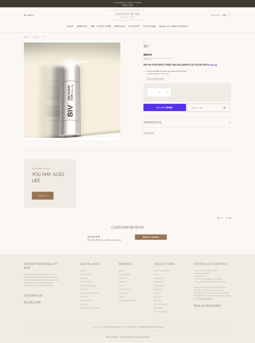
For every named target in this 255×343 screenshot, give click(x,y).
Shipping (147, 58)
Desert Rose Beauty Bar (111, 327)
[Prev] (219, 218)
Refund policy (112, 337)
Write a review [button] (151, 237)
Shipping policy (142, 337)
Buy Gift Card (32, 302)
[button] (29, 15)
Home (26, 37)
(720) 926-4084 (205, 298)
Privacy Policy (131, 327)
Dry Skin (36, 37)
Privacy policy (126, 337)
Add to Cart (197, 108)
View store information (155, 78)
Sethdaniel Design (156, 327)
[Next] (228, 218)
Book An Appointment (207, 305)
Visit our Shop (127, 5)
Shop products (33, 295)
